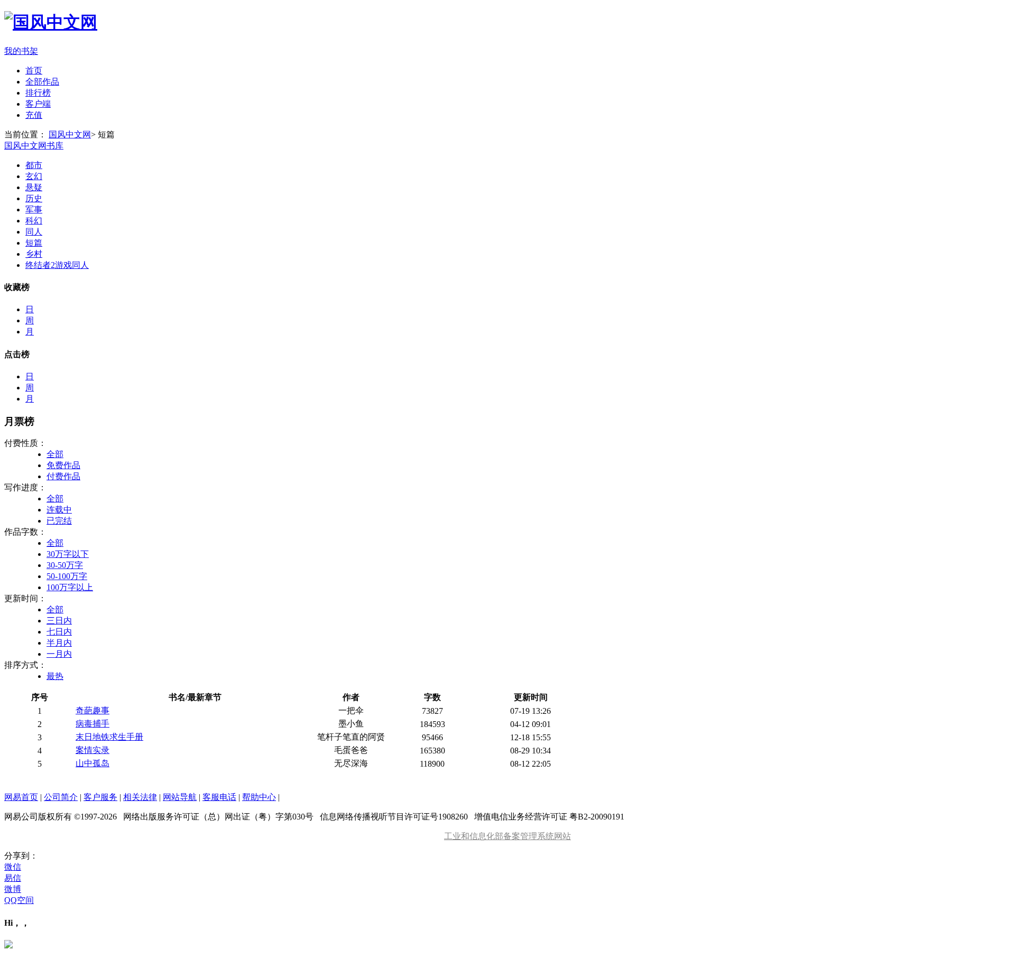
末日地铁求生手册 (109, 736)
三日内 (59, 620)
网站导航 (180, 797)
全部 (55, 454)
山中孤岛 (92, 763)
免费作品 (63, 465)
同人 (33, 231)
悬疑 (33, 187)
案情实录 (92, 750)
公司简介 (61, 797)
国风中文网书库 (33, 145)
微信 (12, 866)
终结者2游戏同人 (57, 264)
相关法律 (140, 797)
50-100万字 (67, 576)
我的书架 (21, 50)
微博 (12, 888)
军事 (33, 209)
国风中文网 (70, 134)
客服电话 (219, 797)
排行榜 (38, 92)
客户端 (38, 103)
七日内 (59, 631)
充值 (33, 114)
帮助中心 (259, 797)
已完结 (59, 520)
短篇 (33, 242)
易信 (12, 877)
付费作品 (63, 476)
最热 (55, 676)
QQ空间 (19, 900)
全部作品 (42, 81)
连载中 (59, 509)
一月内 (59, 653)
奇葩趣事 (92, 710)
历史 (33, 198)
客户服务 (100, 797)
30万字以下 (68, 554)
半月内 (59, 642)
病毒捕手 (92, 723)
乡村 (33, 253)
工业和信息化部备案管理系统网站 (507, 836)
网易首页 (21, 797)
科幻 (33, 220)
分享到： (21, 855)
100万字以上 (70, 587)
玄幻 (33, 176)
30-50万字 (65, 565)
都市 (33, 165)
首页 (33, 70)
